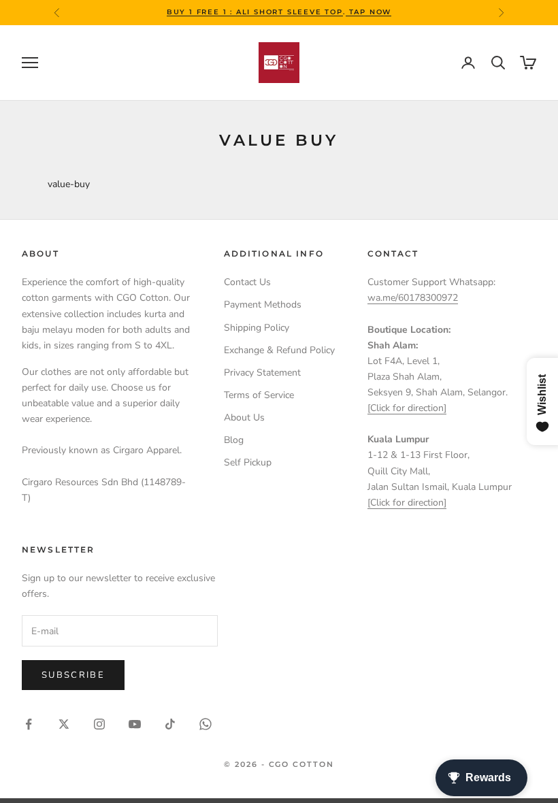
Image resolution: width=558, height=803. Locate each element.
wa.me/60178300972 (412, 297)
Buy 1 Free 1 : (201, 11)
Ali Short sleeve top (289, 11)
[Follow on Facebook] (28, 724)
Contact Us (247, 282)
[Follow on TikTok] (170, 724)
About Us (244, 417)
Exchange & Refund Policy (279, 350)
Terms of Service (259, 395)
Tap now (368, 11)
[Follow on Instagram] (99, 724)
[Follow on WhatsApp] (205, 724)
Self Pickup (248, 462)
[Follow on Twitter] (64, 724)
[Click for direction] (406, 408)
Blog (234, 439)
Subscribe (73, 675)
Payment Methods (262, 304)
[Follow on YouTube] (135, 724)
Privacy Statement (262, 372)
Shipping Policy (256, 327)
